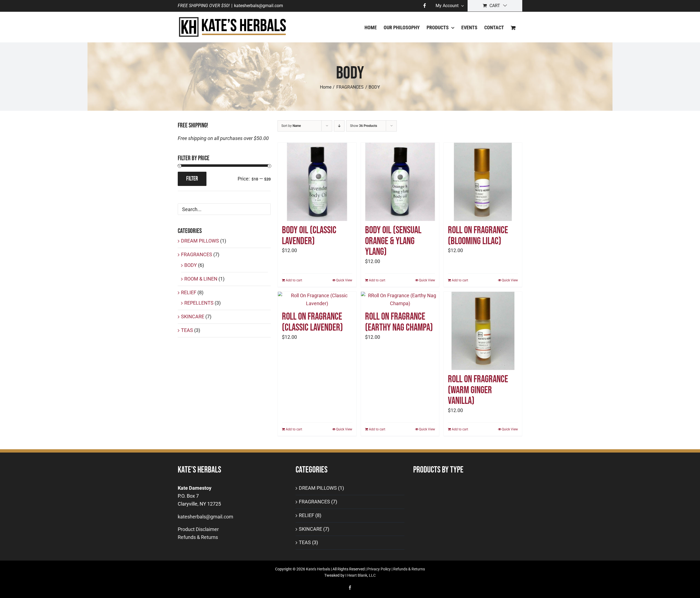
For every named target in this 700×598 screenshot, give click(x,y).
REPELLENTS (199, 303)
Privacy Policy (379, 569)
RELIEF (188, 292)
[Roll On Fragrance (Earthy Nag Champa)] (400, 300)
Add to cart (294, 280)
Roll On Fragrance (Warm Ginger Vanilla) (478, 390)
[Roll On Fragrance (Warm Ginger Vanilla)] (483, 331)
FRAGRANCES (196, 254)
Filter (192, 178)
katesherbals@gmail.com (258, 5)
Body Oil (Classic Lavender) (309, 235)
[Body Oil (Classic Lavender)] (317, 182)
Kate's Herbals (318, 569)
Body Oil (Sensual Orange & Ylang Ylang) (393, 241)
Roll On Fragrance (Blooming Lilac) (478, 235)
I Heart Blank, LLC (360, 575)
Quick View (344, 280)
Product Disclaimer (198, 529)
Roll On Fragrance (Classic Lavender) (312, 322)
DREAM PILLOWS (200, 241)
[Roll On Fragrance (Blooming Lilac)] (483, 182)
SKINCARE (192, 316)
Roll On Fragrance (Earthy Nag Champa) (399, 322)
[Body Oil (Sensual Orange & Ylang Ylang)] (400, 182)
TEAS (187, 330)
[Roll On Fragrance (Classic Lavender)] (317, 300)
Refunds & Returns (198, 537)
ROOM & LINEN (200, 279)
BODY (190, 265)
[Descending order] (339, 126)
